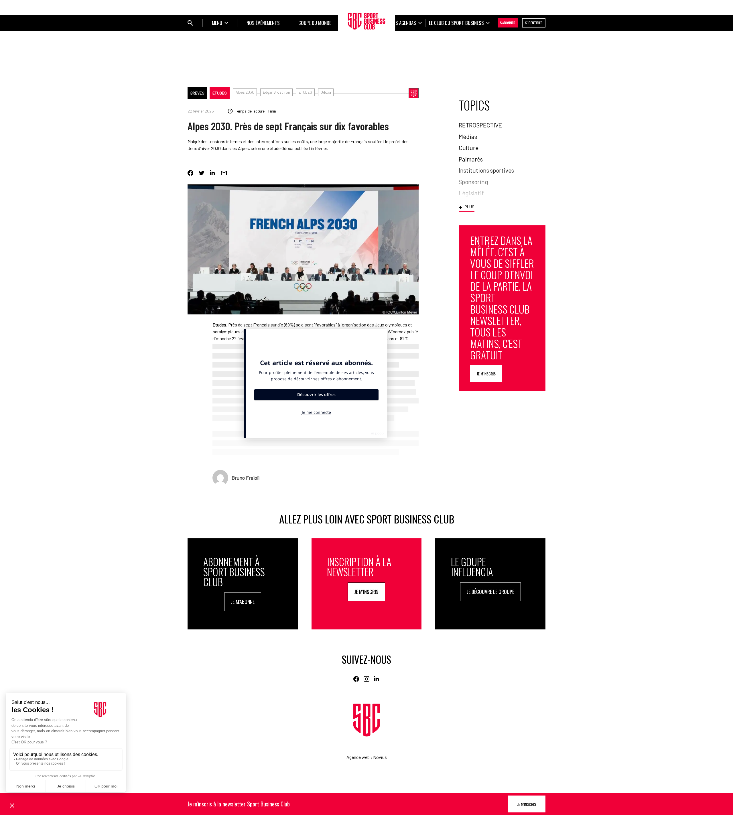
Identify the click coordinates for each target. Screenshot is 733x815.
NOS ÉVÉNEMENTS (263, 22)
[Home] (366, 720)
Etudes (219, 92)
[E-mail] (224, 173)
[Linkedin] (213, 173)
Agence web (358, 757)
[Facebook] (190, 173)
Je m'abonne (243, 601)
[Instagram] (366, 679)
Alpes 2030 (245, 92)
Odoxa (326, 92)
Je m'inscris (486, 374)
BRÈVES (197, 92)
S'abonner (507, 22)
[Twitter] (201, 173)
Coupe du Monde (314, 22)
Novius (380, 757)
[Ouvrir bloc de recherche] (190, 23)
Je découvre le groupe (490, 591)
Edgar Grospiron (276, 92)
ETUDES (305, 92)
